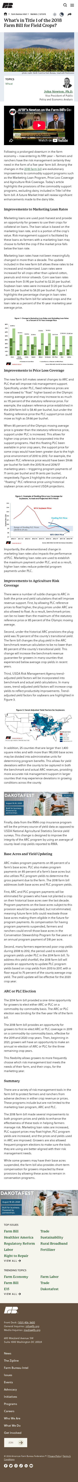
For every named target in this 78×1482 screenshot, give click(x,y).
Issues (8, 1375)
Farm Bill (11, 1231)
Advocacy (10, 1389)
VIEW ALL (11, 1261)
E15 (6, 1289)
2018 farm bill (33, 169)
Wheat (9, 83)
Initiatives (10, 1397)
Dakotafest (49, 1289)
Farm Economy (16, 1276)
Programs (10, 1404)
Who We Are (12, 1418)
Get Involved (12, 1433)
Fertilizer (47, 1249)
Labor (8, 1249)
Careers (9, 1411)
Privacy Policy (54, 1456)
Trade (44, 1231)
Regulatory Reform (19, 1243)
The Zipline (11, 1361)
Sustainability (51, 1237)
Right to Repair (16, 1255)
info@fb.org (32, 1326)
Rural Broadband (53, 1243)
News (7, 1353)
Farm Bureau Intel (19, 14)
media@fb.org (32, 1330)
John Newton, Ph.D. (58, 91)
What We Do (12, 1425)
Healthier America (18, 1237)
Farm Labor (49, 1276)
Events (8, 1382)
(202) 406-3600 (26, 1322)
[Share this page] (70, 14)
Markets (34, 14)
